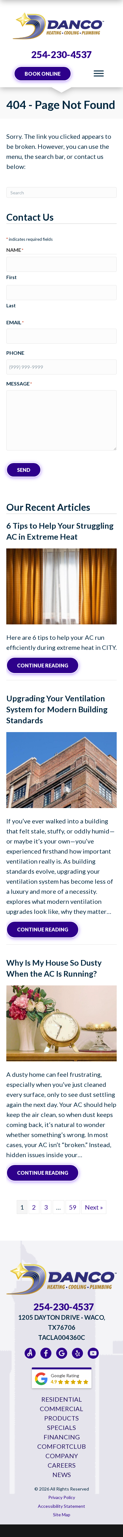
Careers (62, 1465)
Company (61, 1456)
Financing (62, 1437)
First (11, 277)
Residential (61, 1399)
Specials (61, 1427)
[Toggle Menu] (99, 74)
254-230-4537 (61, 54)
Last (11, 305)
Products (61, 1418)
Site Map (61, 1514)
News (61, 1474)
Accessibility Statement (61, 1506)
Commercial (61, 1408)
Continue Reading (48, 665)
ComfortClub (61, 1446)
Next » (94, 1207)
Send (23, 470)
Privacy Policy (61, 1497)
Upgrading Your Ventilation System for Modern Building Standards (57, 709)
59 (73, 1207)
